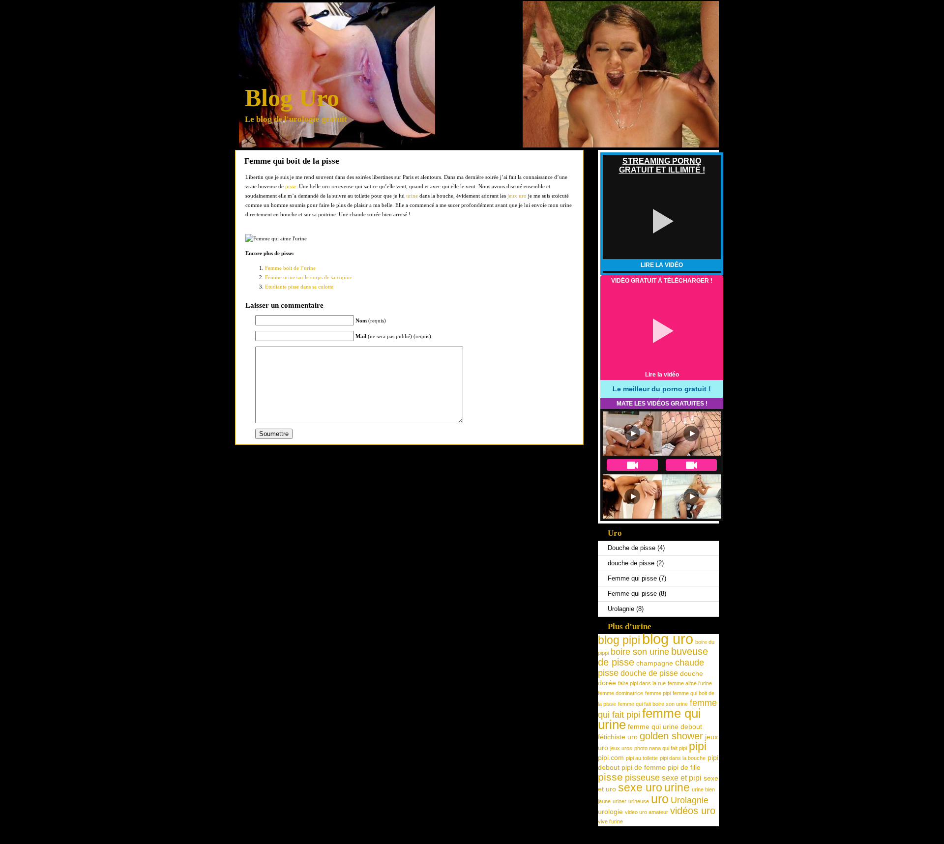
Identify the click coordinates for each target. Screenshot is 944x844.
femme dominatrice (620, 693)
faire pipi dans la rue (642, 683)
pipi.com (611, 757)
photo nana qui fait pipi (660, 748)
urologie (610, 811)
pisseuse (642, 777)
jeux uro (517, 196)
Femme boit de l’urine (290, 268)
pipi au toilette (642, 758)
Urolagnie (621, 608)
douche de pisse (631, 563)
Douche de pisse (631, 548)
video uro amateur (646, 812)
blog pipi (619, 640)
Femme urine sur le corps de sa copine (308, 277)
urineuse (638, 801)
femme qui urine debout (665, 726)
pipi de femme (643, 767)
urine (412, 196)
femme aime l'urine (690, 683)
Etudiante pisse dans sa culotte (299, 287)
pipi (698, 746)
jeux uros (621, 748)
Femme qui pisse (632, 578)
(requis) (370, 320)
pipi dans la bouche (683, 758)
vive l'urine (610, 821)
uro (660, 799)
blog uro (667, 639)
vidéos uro (692, 810)
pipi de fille (684, 767)
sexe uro (640, 787)
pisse (290, 186)
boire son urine (640, 651)
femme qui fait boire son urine (653, 704)
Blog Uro (292, 98)
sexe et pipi (682, 777)
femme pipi (658, 693)
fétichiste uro (618, 737)
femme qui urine (649, 718)
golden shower (671, 735)
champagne (654, 663)
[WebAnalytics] (472, 840)
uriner (619, 801)
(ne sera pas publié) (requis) (393, 336)
